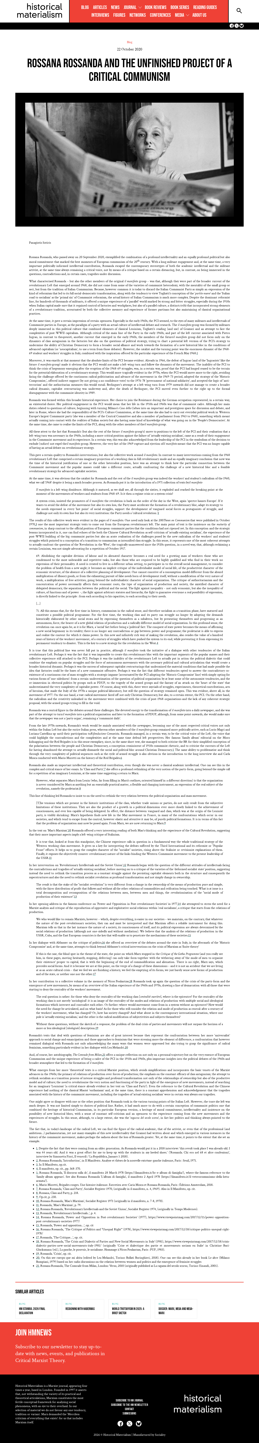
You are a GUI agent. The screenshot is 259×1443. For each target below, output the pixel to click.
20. (38, 1258)
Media (179, 15)
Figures (119, 15)
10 (69, 830)
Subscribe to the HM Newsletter (129, 1405)
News (115, 7)
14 (179, 904)
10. (38, 1201)
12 (125, 865)
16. (38, 1229)
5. (37, 1173)
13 (75, 897)
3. (37, 1165)
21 (103, 1055)
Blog (85, 7)
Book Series (180, 7)
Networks (138, 15)
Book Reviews (155, 7)
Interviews (100, 15)
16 (103, 943)
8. (37, 1193)
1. (37, 1148)
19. (38, 1254)
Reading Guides (205, 7)
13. (37, 1213)
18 (131, 981)
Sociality (160, 1435)
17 (94, 974)
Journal (130, 7)
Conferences (160, 15)
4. (37, 1169)
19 (96, 1028)
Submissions (129, 1413)
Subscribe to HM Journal (129, 1400)
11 (50, 858)
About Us (199, 15)
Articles (100, 7)
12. (38, 1209)
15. (38, 1225)
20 (126, 1048)
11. (37, 1205)
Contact (129, 1409)
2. (37, 1161)
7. (37, 1189)
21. (38, 1266)
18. (38, 1241)
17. (37, 1237)
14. (38, 1217)
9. (37, 1197)
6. (37, 1185)
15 (189, 935)
